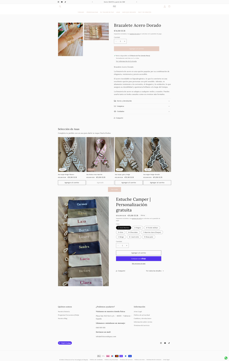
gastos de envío (135, 34)
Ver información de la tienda (126, 61)
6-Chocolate (133, 232)
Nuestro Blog (62, 318)
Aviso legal (166, 359)
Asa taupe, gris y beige (122, 174)
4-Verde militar (152, 228)
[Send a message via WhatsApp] (226, 358)
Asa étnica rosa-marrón (94, 174)
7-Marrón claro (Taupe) (152, 232)
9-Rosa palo (148, 237)
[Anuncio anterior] (92, 2)
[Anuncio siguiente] (137, 2)
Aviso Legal (138, 311)
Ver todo (114, 189)
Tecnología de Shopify (81, 359)
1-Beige (121, 237)
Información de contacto (154, 359)
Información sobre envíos (143, 322)
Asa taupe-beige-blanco (66, 174)
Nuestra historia (64, 311)
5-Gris (120, 232)
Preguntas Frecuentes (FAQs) (68, 315)
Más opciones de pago (139, 263)
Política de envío (140, 359)
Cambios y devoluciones (142, 318)
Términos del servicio (141, 325)
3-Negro (137, 228)
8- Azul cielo (134, 237)
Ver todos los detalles (153, 271)
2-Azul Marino (123, 228)
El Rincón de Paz (69, 359)
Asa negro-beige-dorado (151, 174)
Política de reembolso (96, 359)
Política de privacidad (142, 315)
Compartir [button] (119, 118)
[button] (60, 6)
